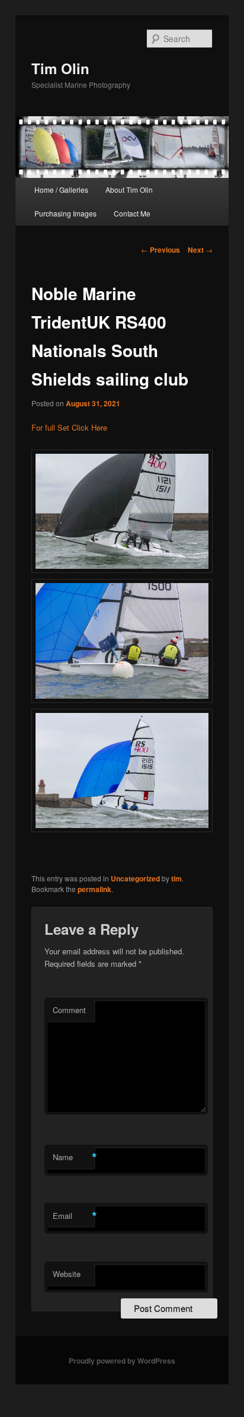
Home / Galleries (61, 189)
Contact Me (132, 213)
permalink (94, 889)
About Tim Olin (129, 189)
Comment (69, 1009)
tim (176, 878)
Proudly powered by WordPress (122, 1360)
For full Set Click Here (69, 427)
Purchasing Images (65, 213)
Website (67, 1273)
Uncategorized (135, 878)
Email (73, 1215)
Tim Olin (60, 68)
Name (73, 1157)
